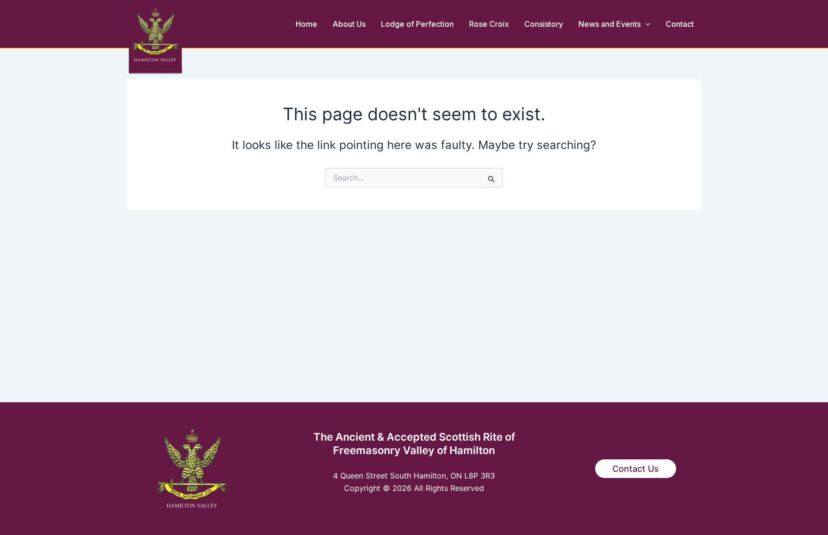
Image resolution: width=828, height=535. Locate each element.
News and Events (609, 24)
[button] (645, 24)
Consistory (543, 24)
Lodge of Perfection (417, 24)
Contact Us (635, 469)
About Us (349, 24)
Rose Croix (489, 24)
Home (306, 24)
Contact (680, 24)
